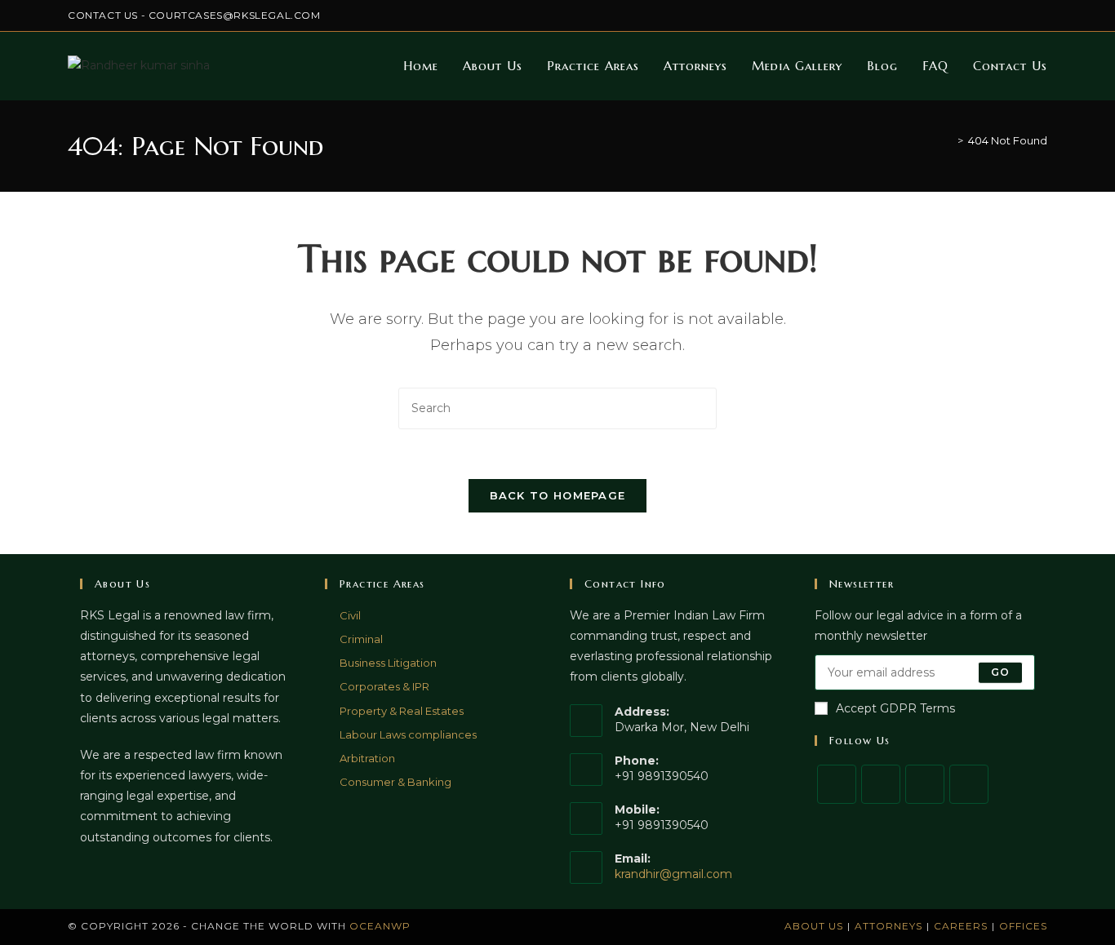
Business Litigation (388, 662)
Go (1000, 672)
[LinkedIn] (968, 784)
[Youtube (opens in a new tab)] (1040, 15)
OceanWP (380, 926)
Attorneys (888, 926)
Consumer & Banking (395, 781)
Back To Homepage (558, 495)
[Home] (948, 140)
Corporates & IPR (384, 686)
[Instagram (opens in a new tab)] (986, 15)
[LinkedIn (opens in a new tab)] (1005, 15)
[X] (836, 784)
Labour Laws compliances (408, 734)
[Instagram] (924, 784)
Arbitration (367, 758)
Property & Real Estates (402, 710)
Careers (961, 926)
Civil (350, 615)
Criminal (361, 639)
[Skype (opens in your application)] (1024, 15)
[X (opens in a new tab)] (949, 15)
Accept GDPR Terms (895, 708)
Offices (1023, 926)
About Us (813, 926)
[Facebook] (880, 784)
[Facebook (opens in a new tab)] (967, 15)
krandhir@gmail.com (673, 874)
